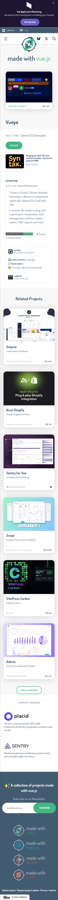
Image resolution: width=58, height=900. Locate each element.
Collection (10, 30)
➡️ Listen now (32, 164)
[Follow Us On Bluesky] (39, 38)
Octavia (11, 347)
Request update (14, 237)
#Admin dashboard (12, 361)
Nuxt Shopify (15, 410)
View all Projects (29, 690)
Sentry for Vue (16, 473)
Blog (26, 30)
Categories (5, 38)
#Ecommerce (27, 424)
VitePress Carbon (18, 598)
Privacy (43, 890)
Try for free (30, 22)
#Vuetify (22, 361)
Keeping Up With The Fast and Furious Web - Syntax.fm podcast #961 (39, 158)
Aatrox (10, 661)
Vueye (12, 122)
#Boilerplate (12, 106)
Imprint (52, 890)
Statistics (42, 234)
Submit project (9, 890)
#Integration (10, 424)
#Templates (22, 106)
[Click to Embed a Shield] (19, 233)
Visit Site (14, 145)
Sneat (10, 535)
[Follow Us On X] (46, 38)
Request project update (28, 890)
